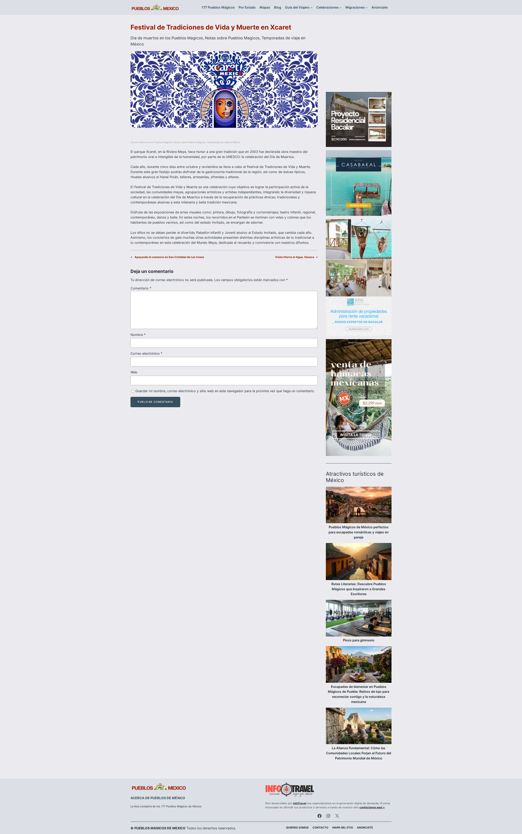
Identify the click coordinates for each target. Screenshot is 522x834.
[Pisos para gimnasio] (359, 619)
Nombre (138, 335)
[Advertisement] (359, 55)
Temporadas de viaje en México (223, 142)
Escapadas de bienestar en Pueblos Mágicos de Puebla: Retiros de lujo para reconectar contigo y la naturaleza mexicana (358, 694)
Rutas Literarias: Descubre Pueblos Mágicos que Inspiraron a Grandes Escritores (358, 589)
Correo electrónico (146, 353)
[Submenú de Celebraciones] (341, 8)
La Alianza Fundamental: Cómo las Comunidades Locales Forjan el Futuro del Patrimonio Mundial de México (358, 753)
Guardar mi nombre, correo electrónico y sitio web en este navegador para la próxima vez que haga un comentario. (225, 391)
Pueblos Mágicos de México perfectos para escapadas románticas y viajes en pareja (358, 532)
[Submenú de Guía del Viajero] (311, 8)
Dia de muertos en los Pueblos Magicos (166, 37)
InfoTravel (299, 803)
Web (133, 372)
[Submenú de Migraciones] (367, 8)
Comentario (140, 288)
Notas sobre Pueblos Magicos (232, 37)
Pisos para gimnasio (358, 640)
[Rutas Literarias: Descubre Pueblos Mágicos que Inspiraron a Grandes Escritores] (359, 562)
